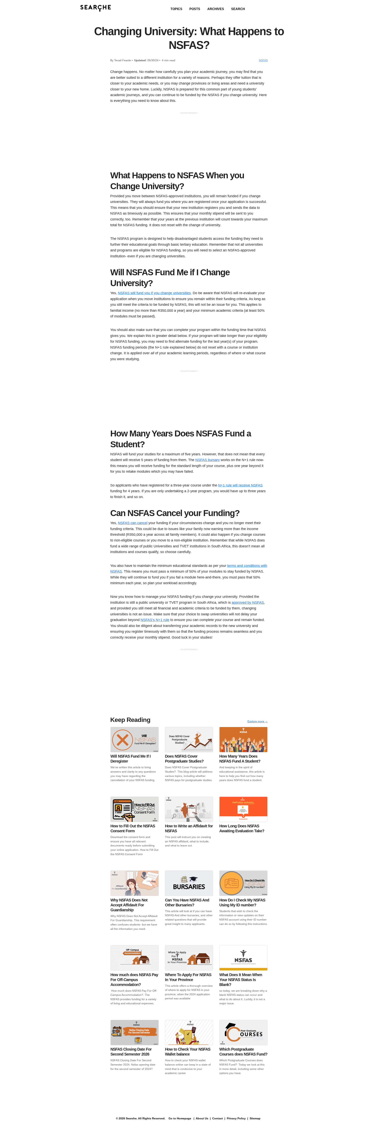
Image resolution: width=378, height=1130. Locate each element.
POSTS (194, 9)
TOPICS (176, 9)
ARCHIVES (215, 9)
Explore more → (257, 721)
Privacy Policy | (237, 1118)
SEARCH (238, 9)
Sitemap (255, 1118)
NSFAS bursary (207, 460)
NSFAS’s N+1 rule (155, 620)
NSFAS (263, 60)
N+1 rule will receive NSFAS (240, 485)
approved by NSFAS (248, 602)
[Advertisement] (189, 142)
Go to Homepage (179, 1118)
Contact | (218, 1118)
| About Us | (202, 1118)
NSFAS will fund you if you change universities (154, 293)
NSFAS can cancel (132, 523)
